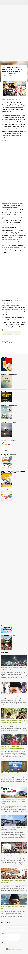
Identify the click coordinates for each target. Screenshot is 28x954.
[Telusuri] (26, 2)
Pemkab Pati (17, 334)
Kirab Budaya (18, 332)
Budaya (6, 332)
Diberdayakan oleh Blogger (15, 949)
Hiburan (11, 332)
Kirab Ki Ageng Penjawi (7, 334)
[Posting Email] (2, 330)
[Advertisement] (14, 14)
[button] (2, 78)
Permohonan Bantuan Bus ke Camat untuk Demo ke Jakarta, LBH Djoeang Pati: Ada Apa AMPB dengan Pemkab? (13, 801)
